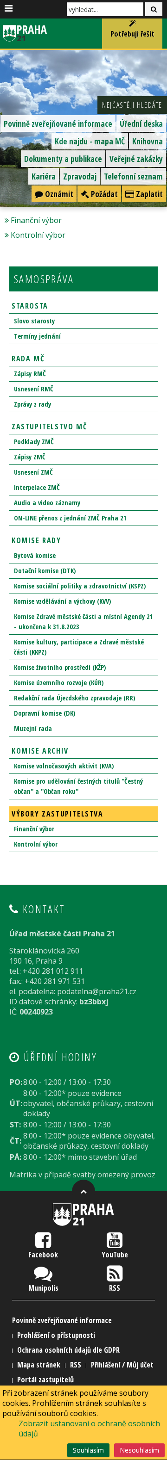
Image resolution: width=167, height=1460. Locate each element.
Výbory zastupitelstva (57, 814)
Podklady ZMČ (34, 441)
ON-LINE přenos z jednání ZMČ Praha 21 (70, 517)
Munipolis (43, 1288)
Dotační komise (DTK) (45, 570)
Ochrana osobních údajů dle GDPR (68, 1350)
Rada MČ (28, 358)
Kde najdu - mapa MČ (90, 141)
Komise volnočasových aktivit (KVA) (64, 765)
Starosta (30, 306)
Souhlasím (88, 1450)
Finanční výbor (36, 220)
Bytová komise (35, 555)
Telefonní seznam (133, 176)
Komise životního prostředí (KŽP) (60, 667)
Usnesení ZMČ (33, 472)
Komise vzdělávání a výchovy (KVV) (62, 601)
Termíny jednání (37, 336)
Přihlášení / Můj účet (122, 1365)
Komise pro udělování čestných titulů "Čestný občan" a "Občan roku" (78, 786)
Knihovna (147, 141)
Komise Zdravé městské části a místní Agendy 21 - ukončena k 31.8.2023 (83, 621)
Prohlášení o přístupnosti (56, 1335)
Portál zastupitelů (45, 1379)
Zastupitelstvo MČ (49, 426)
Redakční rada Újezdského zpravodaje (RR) (74, 697)
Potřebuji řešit (132, 34)
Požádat (103, 193)
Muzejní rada (33, 728)
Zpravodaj (79, 176)
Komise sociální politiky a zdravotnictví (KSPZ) (80, 586)
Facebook (43, 1255)
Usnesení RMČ (33, 388)
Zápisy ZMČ (29, 456)
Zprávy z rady (32, 404)
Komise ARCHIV (40, 751)
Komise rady (36, 540)
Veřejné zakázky (136, 158)
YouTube (115, 1255)
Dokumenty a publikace (63, 158)
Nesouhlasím (139, 1450)
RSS (114, 1288)
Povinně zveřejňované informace (58, 123)
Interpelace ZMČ (37, 487)
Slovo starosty (34, 320)
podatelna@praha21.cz (96, 991)
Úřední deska (141, 123)
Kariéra (44, 176)
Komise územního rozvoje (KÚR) (58, 682)
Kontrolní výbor (38, 235)
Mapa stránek (38, 1365)
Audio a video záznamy (47, 502)
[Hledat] (153, 9)
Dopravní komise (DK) (44, 713)
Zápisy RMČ (30, 373)
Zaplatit (148, 193)
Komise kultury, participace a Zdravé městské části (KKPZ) (79, 646)
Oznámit (58, 193)
